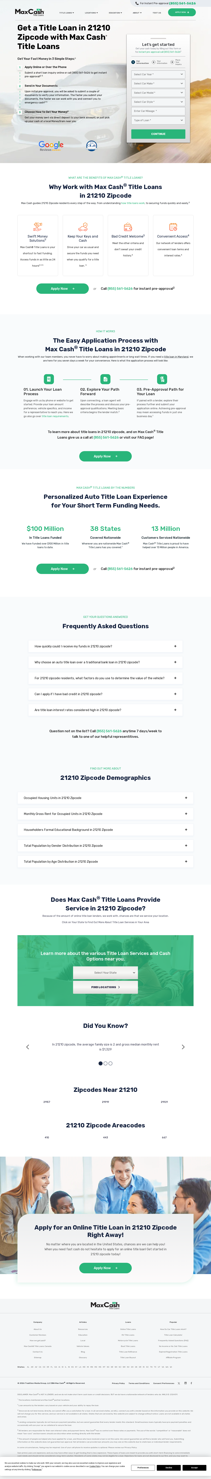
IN (69, 1367)
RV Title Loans (128, 1335)
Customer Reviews (37, 1335)
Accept (194, 1468)
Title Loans (65, 13)
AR (32, 1367)
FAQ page (145, 437)
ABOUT (136, 13)
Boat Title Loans (128, 1346)
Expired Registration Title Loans (173, 1352)
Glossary (83, 1357)
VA (163, 1367)
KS (72, 1367)
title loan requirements (55, 416)
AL (28, 1367)
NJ (120, 1367)
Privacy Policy (118, 1383)
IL (66, 1367)
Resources (83, 1329)
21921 (164, 1102)
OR (140, 1367)
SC (147, 1367)
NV (128, 1367)
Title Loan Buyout (128, 1357)
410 (47, 1137)
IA (59, 1367)
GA (55, 1367)
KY (76, 1367)
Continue (158, 134)
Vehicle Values (83, 1346)
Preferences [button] (37, 1469)
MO (96, 1367)
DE (48, 1367)
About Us (38, 1329)
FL (52, 1367)
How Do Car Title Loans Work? (173, 1329)
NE (112, 1367)
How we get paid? (38, 1340)
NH (116, 1367)
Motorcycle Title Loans (128, 1340)
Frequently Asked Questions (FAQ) (173, 1340)
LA (80, 1367)
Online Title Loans (128, 1329)
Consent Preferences (163, 1383)
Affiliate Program (173, 1357)
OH (132, 1367)
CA (40, 1367)
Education (114, 13)
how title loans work (133, 203)
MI (88, 1367)
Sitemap (37, 1357)
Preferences (143, 1468)
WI (171, 1367)
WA (167, 1367)
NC (108, 1367)
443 (105, 1137)
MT (104, 1367)
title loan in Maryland (176, 356)
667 (164, 1137)
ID (62, 1367)
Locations (90, 13)
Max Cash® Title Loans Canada (37, 1346)
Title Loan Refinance (128, 1352)
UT (159, 1367)
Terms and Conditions (139, 1383)
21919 (105, 1102)
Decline (169, 1468)
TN (151, 1367)
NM (124, 1367)
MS (100, 1367)
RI (144, 1367)
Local (82, 1340)
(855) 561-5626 (81, 72)
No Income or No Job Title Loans (173, 1346)
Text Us (157, 13)
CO (44, 1367)
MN (91, 1367)
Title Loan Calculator (173, 1335)
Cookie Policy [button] (94, 1466)
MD (84, 1367)
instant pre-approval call (159, 52)
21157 (46, 1102)
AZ (36, 1367)
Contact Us (38, 1352)
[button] (105, 646)
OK (136, 1367)
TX (155, 1367)
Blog (83, 1352)
